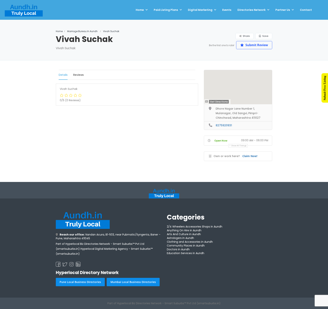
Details (63, 75)
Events (226, 10)
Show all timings (239, 145)
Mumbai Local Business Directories (133, 282)
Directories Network (251, 10)
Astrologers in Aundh (180, 238)
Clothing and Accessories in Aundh (190, 242)
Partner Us (282, 10)
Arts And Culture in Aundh (184, 234)
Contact (306, 10)
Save (265, 36)
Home (140, 10)
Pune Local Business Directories (80, 282)
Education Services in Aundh (185, 253)
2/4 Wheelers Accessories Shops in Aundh (194, 226)
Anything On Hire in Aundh (184, 230)
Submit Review (256, 45)
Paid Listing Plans (166, 10)
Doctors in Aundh (178, 249)
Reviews (78, 75)
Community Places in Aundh (186, 245)
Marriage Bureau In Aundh (82, 31)
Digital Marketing (200, 10)
